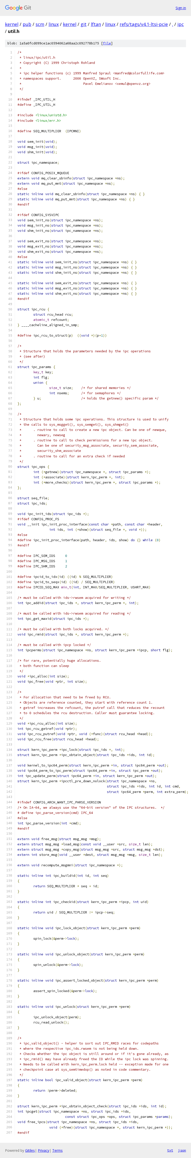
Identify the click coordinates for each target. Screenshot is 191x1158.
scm (40, 24)
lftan (96, 24)
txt (170, 1150)
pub (27, 24)
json (182, 1150)
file (107, 43)
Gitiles (30, 1150)
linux (53, 24)
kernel (11, 24)
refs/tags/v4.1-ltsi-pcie (144, 24)
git (84, 24)
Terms (57, 1150)
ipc (180, 24)
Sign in (181, 7)
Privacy (43, 1150)
